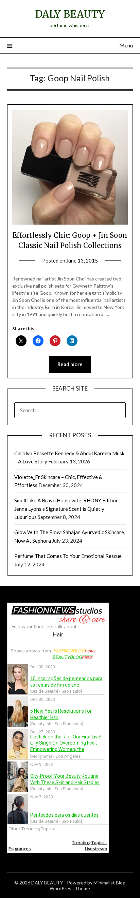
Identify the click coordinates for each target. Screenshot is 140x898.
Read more (70, 364)
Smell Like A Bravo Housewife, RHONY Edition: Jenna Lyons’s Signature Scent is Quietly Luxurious (67, 508)
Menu (126, 45)
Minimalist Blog (109, 882)
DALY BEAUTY (70, 14)
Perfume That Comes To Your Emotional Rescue (68, 556)
